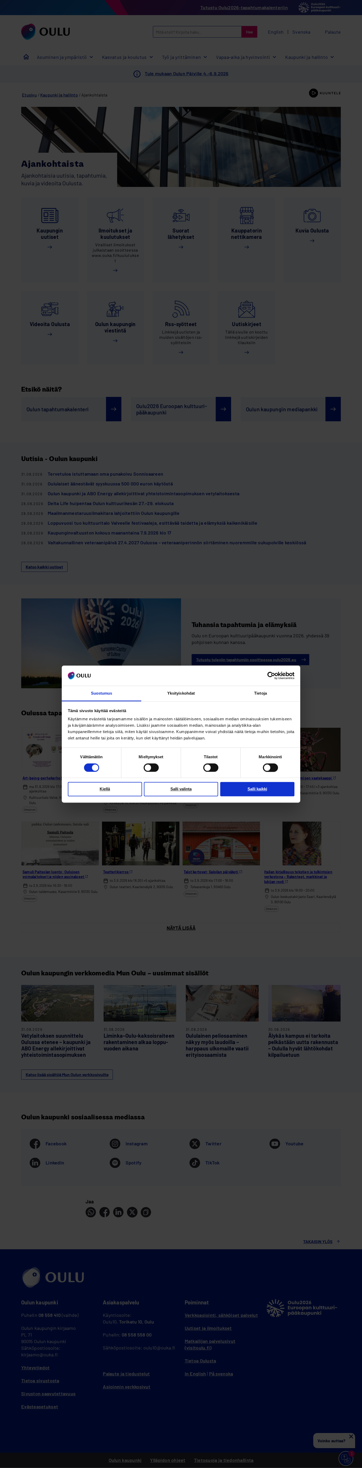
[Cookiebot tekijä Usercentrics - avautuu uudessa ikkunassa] (271, 676)
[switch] (151, 767)
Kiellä (105, 789)
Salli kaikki (257, 789)
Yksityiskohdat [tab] (181, 693)
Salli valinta (181, 789)
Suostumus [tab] (101, 693)
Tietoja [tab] (260, 693)
